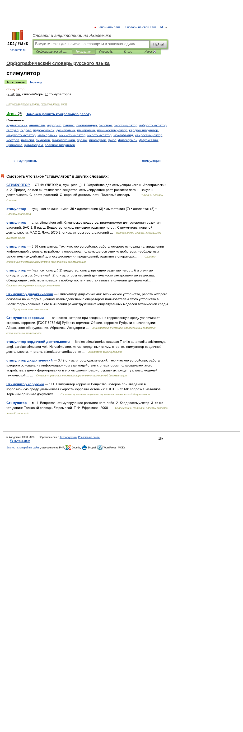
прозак (82, 140)
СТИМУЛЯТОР (18, 185)
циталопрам (33, 145)
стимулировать (25, 161)
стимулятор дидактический (29, 360)
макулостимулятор (21, 135)
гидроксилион (43, 130)
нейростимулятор (148, 135)
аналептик (37, 125)
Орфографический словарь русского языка (52, 51)
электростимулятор (60, 145)
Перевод (35, 82)
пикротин (43, 140)
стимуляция (151, 161)
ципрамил (14, 145)
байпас (69, 125)
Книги (128, 51)
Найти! (158, 44)
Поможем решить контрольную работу (58, 114)
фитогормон (127, 140)
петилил (27, 140)
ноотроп (12, 140)
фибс (112, 140)
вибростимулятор (153, 125)
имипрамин (86, 130)
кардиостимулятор (143, 130)
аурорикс (54, 125)
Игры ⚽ (150, 51)
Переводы (106, 51)
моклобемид (123, 135)
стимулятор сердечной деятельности (38, 341)
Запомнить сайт (109, 27)
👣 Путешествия (20, 440)
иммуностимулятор (112, 130)
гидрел (25, 130)
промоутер (97, 140)
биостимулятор (125, 125)
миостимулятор (99, 135)
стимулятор (16, 209)
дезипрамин (65, 130)
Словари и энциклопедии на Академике (72, 35)
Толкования (83, 51)
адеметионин (16, 125)
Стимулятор (16, 403)
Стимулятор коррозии (25, 318)
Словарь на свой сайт (140, 27)
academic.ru (18, 50)
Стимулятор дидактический (29, 294)
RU (162, 27)
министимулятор (72, 135)
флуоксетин (148, 140)
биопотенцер (86, 125)
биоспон (105, 125)
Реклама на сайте (89, 437)
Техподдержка (68, 437)
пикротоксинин (63, 140)
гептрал (12, 130)
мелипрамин (47, 135)
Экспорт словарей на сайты (23, 447)
